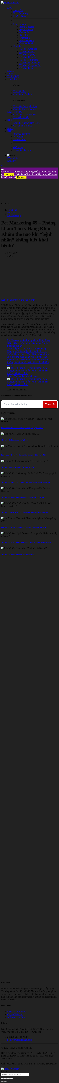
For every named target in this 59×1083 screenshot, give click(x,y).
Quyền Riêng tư (15, 1014)
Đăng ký (11, 161)
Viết (3, 166)
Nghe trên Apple (27, 300)
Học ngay (9, 174)
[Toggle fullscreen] (8, 1078)
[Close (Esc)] (2, 1078)
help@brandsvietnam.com (19, 1039)
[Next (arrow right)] (5, 1081)
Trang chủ (12, 210)
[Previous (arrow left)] (2, 1081)
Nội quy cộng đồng (16, 1017)
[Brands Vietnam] (10, 2)
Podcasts (11, 212)
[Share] (5, 1078)
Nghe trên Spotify (9, 300)
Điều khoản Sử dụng (17, 1011)
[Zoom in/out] (11, 1078)
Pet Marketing (14, 215)
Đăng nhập (12, 158)
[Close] (2, 169)
